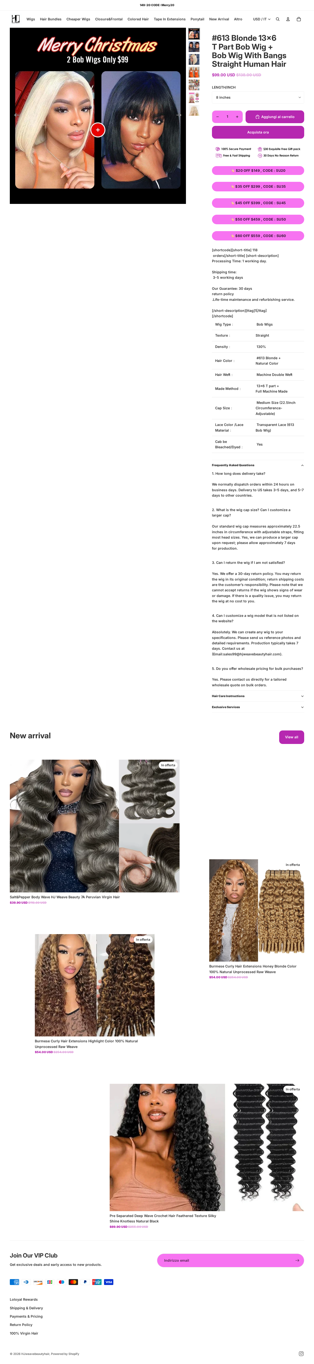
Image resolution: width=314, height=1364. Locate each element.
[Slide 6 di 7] (194, 97)
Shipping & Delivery (26, 1308)
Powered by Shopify (65, 1354)
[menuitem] (238, 19)
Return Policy (21, 1325)
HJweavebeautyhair (35, 1354)
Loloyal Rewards (24, 1299)
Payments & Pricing (26, 1316)
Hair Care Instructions (228, 696)
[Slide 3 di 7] (194, 59)
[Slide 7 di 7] (194, 110)
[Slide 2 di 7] (194, 46)
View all (291, 737)
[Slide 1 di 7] (194, 33)
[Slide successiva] (180, 115)
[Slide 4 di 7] (194, 72)
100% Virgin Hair (24, 1333)
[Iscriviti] (297, 1260)
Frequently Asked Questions (233, 465)
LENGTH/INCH (224, 87)
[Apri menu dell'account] (288, 19)
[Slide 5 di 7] (194, 84)
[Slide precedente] (15, 115)
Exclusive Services (226, 707)
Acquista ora (258, 132)
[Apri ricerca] (277, 19)
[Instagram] (301, 1354)
